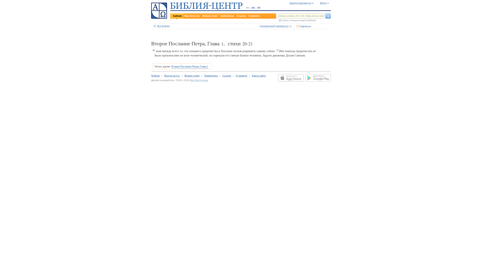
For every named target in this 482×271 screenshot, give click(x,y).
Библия (177, 16)
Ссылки (241, 16)
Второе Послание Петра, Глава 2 (190, 66)
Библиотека (227, 16)
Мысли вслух (192, 16)
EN (253, 8)
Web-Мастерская (199, 80)
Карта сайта (259, 75)
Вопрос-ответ (210, 16)
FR (258, 8)
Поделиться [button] (305, 26)
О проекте (254, 16)
